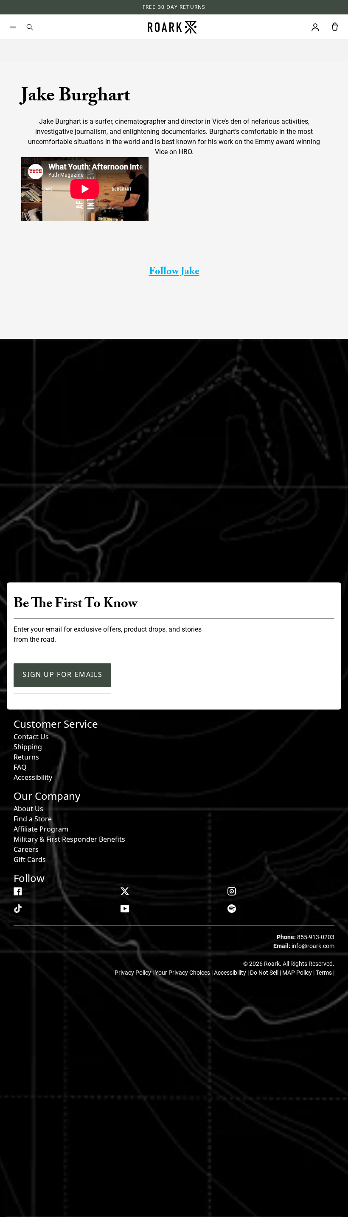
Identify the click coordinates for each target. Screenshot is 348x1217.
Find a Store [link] (33, 818)
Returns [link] (26, 757)
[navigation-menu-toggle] (12, 27)
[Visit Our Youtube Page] (125, 908)
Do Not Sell (265, 972)
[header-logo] (172, 27)
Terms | (325, 972)
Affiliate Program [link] (41, 829)
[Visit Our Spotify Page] (231, 908)
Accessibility (33, 777)
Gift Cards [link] (30, 859)
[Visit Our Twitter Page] (125, 891)
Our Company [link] (47, 796)
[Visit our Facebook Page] (18, 891)
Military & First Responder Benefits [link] (69, 839)
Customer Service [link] (56, 724)
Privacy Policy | (135, 972)
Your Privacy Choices (183, 972)
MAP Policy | (299, 972)
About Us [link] (28, 808)
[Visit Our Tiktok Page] (18, 908)
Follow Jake (174, 272)
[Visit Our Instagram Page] (231, 891)
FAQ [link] (20, 767)
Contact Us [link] (31, 736)
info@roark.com (313, 946)
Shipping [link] (28, 746)
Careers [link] (26, 849)
